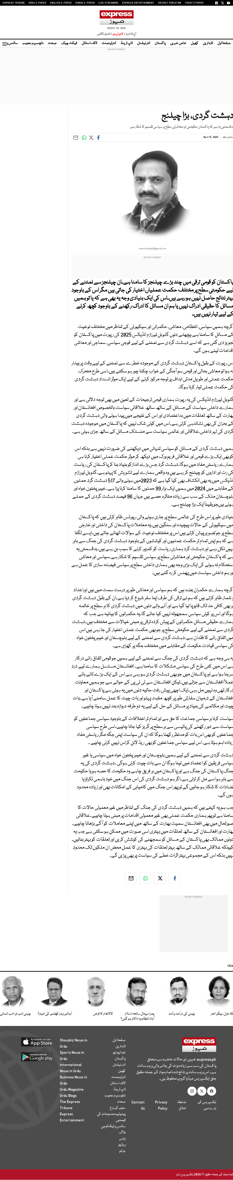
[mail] (130, 878)
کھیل (194, 43)
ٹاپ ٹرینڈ (127, 43)
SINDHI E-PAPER (85, 3)
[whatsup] (145, 878)
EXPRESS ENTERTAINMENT (138, 3)
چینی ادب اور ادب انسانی (15, 1014)
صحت (52, 43)
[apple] (35, 1041)
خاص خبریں (178, 43)
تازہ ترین (208, 43)
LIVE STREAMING (109, 3)
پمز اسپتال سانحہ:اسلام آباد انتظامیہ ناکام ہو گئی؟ (137, 1016)
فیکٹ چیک (69, 43)
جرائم (122, 1151)
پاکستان (160, 43)
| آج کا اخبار (130, 34)
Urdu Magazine (72, 1089)
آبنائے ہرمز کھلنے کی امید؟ (55, 1014)
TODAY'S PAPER (194, 3)
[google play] (35, 1056)
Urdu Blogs (68, 1095)
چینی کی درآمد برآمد (182, 1014)
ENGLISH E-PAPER (61, 3)
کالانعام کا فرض (103, 1014)
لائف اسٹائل (89, 43)
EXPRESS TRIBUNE (14, 3)
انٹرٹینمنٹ (109, 43)
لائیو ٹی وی (117, 34)
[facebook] (174, 878)
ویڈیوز (122, 1145)
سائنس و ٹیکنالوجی (113, 1126)
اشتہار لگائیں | (104, 34)
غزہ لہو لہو (119, 1052)
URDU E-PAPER (37, 3)
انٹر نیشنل (143, 43)
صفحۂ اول (224, 43)
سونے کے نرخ (118, 1108)
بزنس (122, 1138)
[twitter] (159, 878)
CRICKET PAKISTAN (169, 3)
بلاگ (122, 1132)
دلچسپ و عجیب (32, 43)
